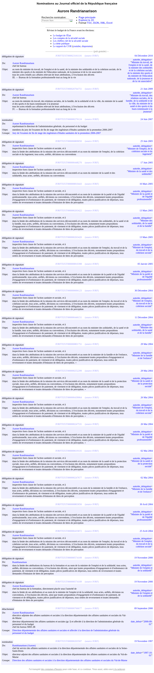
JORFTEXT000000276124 (68, 119)
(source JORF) (92, 55)
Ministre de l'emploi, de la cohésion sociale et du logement (140, 151)
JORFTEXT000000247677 (68, 477)
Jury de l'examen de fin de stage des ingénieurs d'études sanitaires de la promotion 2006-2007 (56, 133)
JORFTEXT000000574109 (68, 557)
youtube (77, 46)
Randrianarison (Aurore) (24, 645)
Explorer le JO (86, 20)
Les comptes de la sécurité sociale (69, 38)
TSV (89, 23)
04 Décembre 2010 (144, 55)
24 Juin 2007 (146, 119)
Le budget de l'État (62, 35)
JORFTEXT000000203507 (68, 641)
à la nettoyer (119, 669)
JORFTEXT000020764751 (68, 89)
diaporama (87, 46)
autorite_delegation (142, 59)
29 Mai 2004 (147, 344)
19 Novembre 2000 (143, 557)
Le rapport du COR (62, 46)
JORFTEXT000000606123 (68, 290)
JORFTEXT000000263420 (68, 237)
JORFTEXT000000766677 (68, 608)
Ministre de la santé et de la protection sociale (142, 384)
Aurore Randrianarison (23, 63)
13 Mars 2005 (146, 210)
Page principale (87, 17)
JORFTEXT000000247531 (68, 424)
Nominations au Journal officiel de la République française (77, 3)
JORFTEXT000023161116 (68, 55)
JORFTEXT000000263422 (68, 210)
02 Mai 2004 (147, 451)
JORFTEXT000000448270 (68, 162)
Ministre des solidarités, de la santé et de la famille (142, 223)
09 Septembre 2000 (143, 608)
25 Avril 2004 (146, 531)
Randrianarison (19, 562)
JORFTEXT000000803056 (68, 504)
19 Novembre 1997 (143, 641)
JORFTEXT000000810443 (68, 184)
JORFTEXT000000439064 (68, 397)
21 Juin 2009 (146, 89)
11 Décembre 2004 (144, 317)
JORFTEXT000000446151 (68, 317)
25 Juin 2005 (146, 141)
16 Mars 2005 (146, 184)
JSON (96, 23)
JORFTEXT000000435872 (68, 531)
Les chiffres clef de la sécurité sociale (70, 41)
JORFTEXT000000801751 (68, 344)
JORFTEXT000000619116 (68, 451)
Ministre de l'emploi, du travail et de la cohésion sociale (142, 250)
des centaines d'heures (51, 669)
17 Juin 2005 (146, 162)
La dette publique (61, 43)
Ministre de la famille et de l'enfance (142, 356)
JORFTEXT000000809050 (68, 141)
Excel (109, 23)
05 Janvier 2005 (145, 264)
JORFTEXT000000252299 (68, 370)
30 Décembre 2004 (144, 290)
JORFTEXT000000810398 (68, 264)
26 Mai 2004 (147, 397)
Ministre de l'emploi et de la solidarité (141, 569)
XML (102, 23)
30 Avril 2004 (146, 504)
